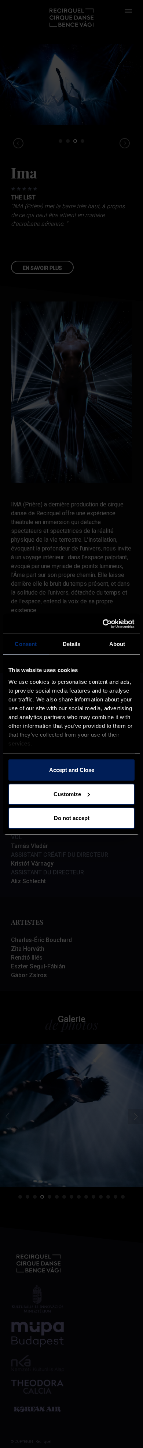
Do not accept (71, 818)
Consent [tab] (26, 644)
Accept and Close (71, 770)
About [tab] (117, 644)
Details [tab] (72, 644)
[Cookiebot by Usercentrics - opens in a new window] (103, 623)
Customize (67, 794)
